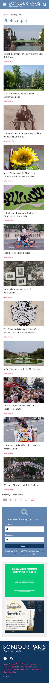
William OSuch (8, 61)
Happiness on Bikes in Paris (17, 252)
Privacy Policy (35, 669)
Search (24, 546)
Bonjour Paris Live (28, 666)
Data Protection (10, 672)
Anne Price (7, 141)
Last (32, 500)
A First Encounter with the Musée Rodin (22, 368)
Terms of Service (26, 554)
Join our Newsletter (11, 666)
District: (8, 524)
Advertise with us (21, 669)
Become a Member (30, 664)
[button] (24, 55)
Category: (9, 535)
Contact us (8, 669)
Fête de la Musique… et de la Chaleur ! (21, 485)
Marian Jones (8, 297)
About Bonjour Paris (12, 664)
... (26, 499)
